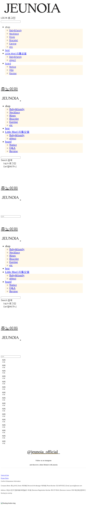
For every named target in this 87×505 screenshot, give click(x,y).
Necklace (14, 33)
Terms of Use (5, 475)
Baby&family (15, 30)
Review (13, 73)
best (7, 50)
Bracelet (13, 40)
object (12, 60)
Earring (12, 43)
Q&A (11, 70)
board (8, 63)
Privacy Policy (5, 478)
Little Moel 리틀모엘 (16, 53)
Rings (12, 37)
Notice (12, 66)
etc (11, 46)
